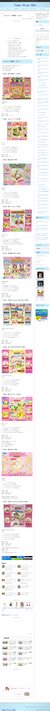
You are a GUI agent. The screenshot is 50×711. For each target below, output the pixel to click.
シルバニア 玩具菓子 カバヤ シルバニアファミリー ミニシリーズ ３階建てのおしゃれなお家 (11, 587)
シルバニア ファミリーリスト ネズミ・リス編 (43, 73)
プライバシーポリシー (40, 260)
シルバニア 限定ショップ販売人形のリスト (43, 196)
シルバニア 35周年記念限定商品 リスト (43, 192)
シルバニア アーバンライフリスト (43, 88)
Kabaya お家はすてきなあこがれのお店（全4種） (18, 56)
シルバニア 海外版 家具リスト (43, 172)
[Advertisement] (17, 28)
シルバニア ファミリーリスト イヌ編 (43, 66)
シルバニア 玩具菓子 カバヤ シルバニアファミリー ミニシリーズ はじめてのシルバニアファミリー (11, 580)
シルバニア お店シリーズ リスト (43, 95)
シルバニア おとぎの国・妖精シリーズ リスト (43, 102)
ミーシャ (46, 221)
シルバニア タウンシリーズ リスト (43, 176)
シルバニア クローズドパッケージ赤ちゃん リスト (43, 212)
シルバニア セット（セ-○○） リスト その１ (43, 118)
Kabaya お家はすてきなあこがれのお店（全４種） (18, 50)
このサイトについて (40, 264)
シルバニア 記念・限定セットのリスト (43, 137)
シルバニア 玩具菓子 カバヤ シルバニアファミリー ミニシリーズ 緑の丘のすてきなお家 (27, 573)
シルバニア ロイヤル (41, 114)
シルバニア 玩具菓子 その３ (13, 40)
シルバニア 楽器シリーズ (42, 112)
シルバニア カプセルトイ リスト (43, 181)
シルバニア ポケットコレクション (43, 133)
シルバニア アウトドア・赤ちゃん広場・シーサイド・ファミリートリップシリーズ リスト (43, 99)
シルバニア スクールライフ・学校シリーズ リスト (43, 92)
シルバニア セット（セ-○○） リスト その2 (43, 121)
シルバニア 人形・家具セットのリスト (43, 205)
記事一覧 (38, 262)
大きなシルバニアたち (39, 221)
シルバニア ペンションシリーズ (43, 124)
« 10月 (37, 43)
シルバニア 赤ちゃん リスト (43, 198)
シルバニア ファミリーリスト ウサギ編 (43, 58)
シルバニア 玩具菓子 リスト (26, 592)
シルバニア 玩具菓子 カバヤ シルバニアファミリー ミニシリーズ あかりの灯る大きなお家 (27, 566)
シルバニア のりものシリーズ (43, 144)
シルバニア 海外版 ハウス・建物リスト (43, 166)
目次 (16, 38)
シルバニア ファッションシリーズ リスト (43, 130)
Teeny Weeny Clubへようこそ (41, 255)
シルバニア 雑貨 (41, 184)
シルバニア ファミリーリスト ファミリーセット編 (43, 80)
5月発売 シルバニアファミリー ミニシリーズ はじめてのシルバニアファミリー (26, 580)
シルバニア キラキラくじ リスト (43, 209)
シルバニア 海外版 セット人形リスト (43, 163)
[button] (48, 25)
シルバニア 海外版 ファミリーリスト (43, 155)
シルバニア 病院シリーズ (42, 126)
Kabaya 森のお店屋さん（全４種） (15, 42)
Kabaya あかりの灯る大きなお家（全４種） (17, 51)
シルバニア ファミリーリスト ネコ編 (43, 69)
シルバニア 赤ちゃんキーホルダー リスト (43, 201)
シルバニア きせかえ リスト (43, 152)
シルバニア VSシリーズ (42, 150)
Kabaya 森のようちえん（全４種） (15, 53)
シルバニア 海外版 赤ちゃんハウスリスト (43, 159)
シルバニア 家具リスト (42, 85)
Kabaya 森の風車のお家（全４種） (15, 48)
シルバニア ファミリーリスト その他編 (43, 76)
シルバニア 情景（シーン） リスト (43, 106)
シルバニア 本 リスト (42, 186)
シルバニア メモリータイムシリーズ (43, 110)
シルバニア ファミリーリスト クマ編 (43, 62)
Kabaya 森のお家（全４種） (14, 45)
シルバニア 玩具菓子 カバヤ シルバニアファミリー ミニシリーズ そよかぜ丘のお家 (11, 573)
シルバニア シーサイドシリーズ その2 (43, 147)
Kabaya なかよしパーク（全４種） (15, 43)
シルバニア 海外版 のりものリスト (43, 170)
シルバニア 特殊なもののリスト (43, 139)
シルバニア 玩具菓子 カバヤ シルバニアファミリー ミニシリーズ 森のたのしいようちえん (11, 566)
